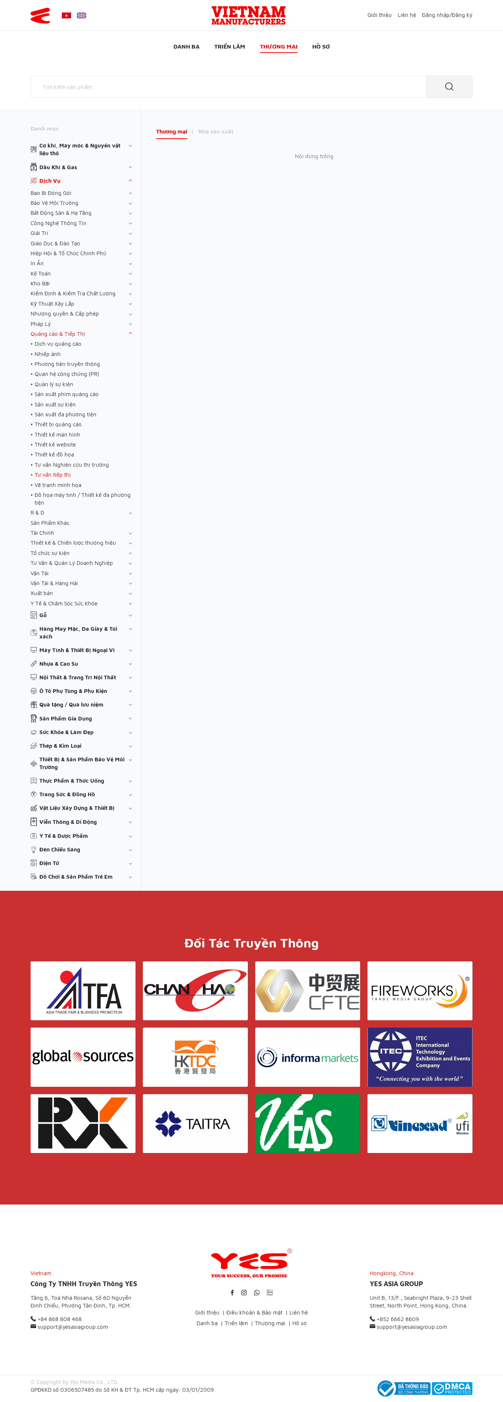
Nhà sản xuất (215, 131)
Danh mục (45, 128)
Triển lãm (229, 46)
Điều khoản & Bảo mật (254, 1312)
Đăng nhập (436, 15)
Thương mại (279, 46)
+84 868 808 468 (59, 1319)
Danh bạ (186, 46)
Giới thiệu (379, 15)
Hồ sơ (321, 46)
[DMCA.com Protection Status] (452, 1388)
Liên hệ (407, 15)
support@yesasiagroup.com (72, 1327)
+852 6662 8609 (397, 1319)
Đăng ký (462, 15)
